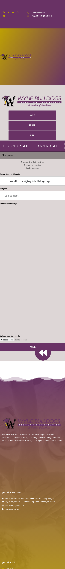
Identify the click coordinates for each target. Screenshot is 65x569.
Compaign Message (8, 203)
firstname (16, 146)
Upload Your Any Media (10, 336)
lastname (47, 146)
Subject (3, 189)
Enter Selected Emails (10, 174)
